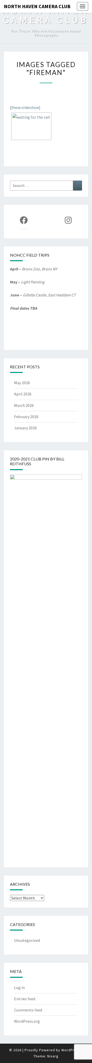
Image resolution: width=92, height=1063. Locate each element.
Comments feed (28, 1009)
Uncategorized (27, 940)
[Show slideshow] (25, 107)
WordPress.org (27, 1021)
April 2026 (22, 393)
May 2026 (22, 382)
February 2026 (26, 416)
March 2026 (24, 405)
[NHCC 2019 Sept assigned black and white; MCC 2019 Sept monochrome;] (31, 126)
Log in (19, 987)
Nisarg (53, 1056)
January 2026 (25, 427)
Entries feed (24, 998)
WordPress (71, 1050)
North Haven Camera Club (37, 6)
